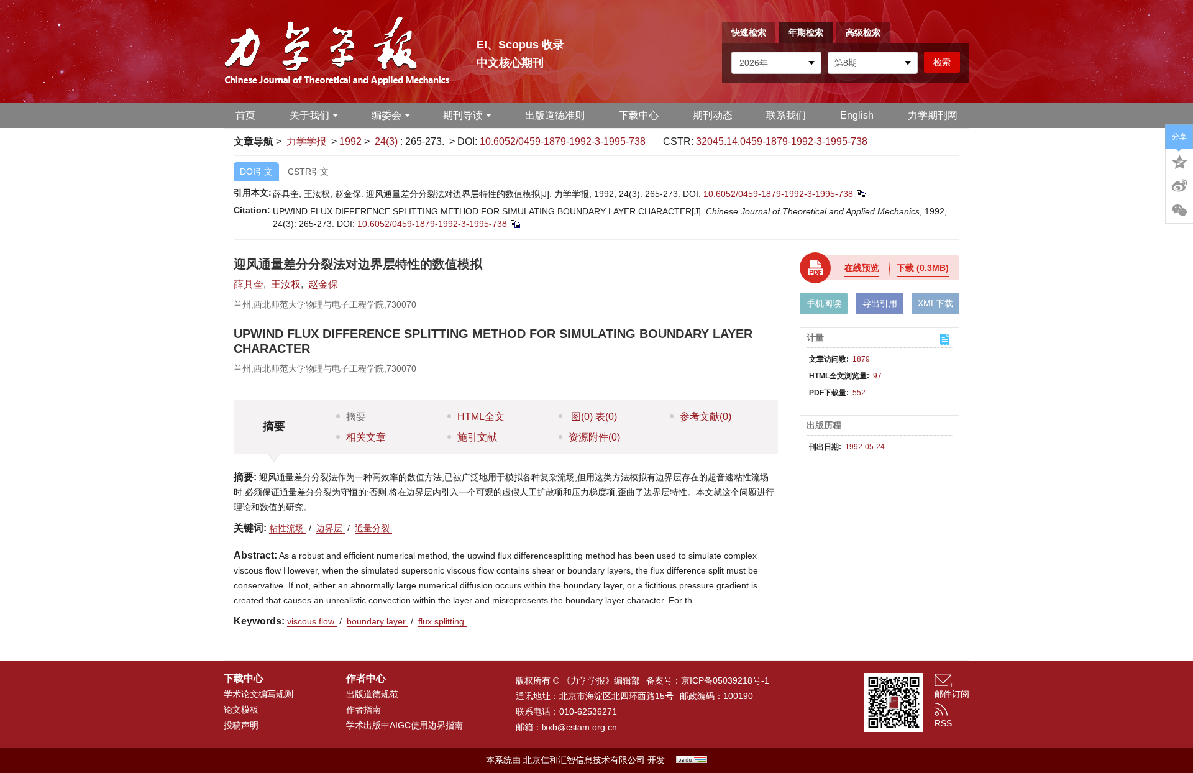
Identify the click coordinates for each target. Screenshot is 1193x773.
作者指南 (363, 710)
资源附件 (594, 437)
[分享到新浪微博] (1179, 186)
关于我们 (309, 115)
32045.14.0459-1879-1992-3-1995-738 (781, 141)
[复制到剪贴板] (861, 194)
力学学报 (306, 141)
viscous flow (312, 621)
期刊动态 (713, 115)
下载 (923, 268)
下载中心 (639, 115)
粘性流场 (287, 528)
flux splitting (442, 621)
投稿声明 (241, 725)
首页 (245, 115)
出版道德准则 (555, 115)
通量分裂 (373, 528)
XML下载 (935, 303)
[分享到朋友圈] (1179, 210)
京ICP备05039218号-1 (725, 680)
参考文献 (705, 416)
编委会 (386, 115)
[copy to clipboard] (515, 224)
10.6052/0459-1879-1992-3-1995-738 (563, 141)
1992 (350, 141)
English (857, 115)
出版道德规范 (372, 694)
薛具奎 (248, 284)
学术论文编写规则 (258, 694)
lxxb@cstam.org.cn (579, 727)
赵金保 (323, 284)
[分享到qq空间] (1179, 161)
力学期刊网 (933, 115)
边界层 (330, 528)
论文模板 (241, 710)
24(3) (387, 141)
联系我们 (786, 115)
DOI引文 (256, 171)
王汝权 (286, 284)
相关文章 (366, 437)
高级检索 (863, 32)
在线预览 (861, 268)
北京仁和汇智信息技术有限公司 (584, 760)
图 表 (593, 416)
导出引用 (879, 303)
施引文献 (477, 437)
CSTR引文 (308, 171)
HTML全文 (481, 416)
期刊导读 (463, 115)
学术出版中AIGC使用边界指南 (404, 725)
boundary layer (377, 621)
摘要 (356, 416)
